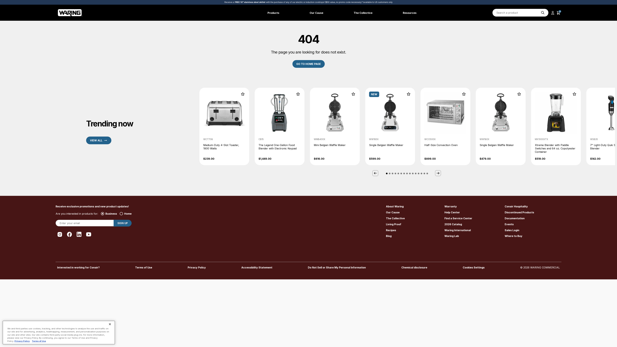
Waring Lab (451, 236)
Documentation (515, 218)
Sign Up (122, 223)
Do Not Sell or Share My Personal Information (337, 267)
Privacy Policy (197, 267)
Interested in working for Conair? (78, 267)
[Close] (109, 324)
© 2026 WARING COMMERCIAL (540, 267)
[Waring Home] (70, 13)
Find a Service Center (458, 218)
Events (509, 224)
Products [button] (273, 12)
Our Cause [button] (316, 12)
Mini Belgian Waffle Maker (330, 145)
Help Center (452, 212)
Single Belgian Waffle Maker (386, 145)
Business (111, 213)
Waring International (457, 230)
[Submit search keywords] (543, 12)
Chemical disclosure (414, 267)
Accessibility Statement (256, 267)
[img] (543, 13)
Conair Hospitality (516, 206)
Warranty (450, 206)
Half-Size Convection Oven (441, 145)
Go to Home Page (308, 64)
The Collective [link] (363, 12)
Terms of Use (143, 267)
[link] (224, 126)
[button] (553, 13)
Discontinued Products (519, 212)
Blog (389, 236)
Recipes (391, 230)
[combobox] (520, 13)
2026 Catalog (453, 224)
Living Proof (393, 224)
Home (128, 213)
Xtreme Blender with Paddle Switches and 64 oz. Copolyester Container (555, 148)
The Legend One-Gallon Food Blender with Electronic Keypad (278, 146)
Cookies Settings (474, 267)
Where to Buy (513, 236)
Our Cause (393, 212)
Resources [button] (409, 12)
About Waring (395, 206)
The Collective (395, 218)
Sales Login (512, 230)
